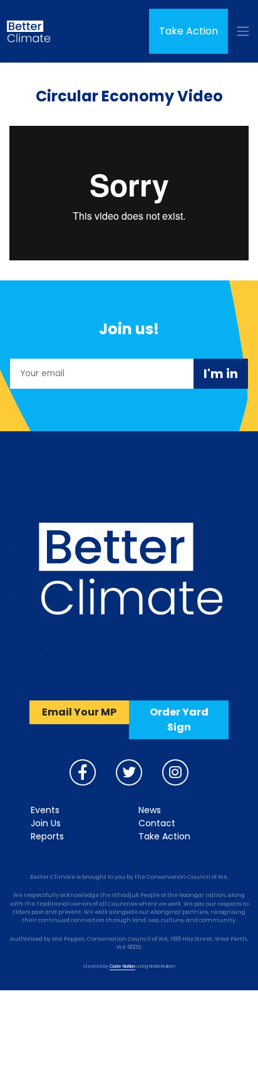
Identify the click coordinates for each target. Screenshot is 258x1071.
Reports (47, 836)
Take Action (188, 31)
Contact (156, 823)
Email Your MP (79, 712)
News (149, 810)
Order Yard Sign (179, 719)
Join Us (46, 823)
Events (45, 810)
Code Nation (122, 966)
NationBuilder (162, 966)
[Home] (28, 31)
